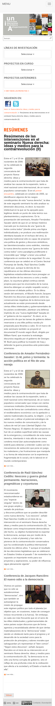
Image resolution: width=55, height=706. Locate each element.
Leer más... (10, 466)
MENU (6, 3)
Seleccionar (27, 54)
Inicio (6, 109)
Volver (9, 695)
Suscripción (46, 703)
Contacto (36, 703)
